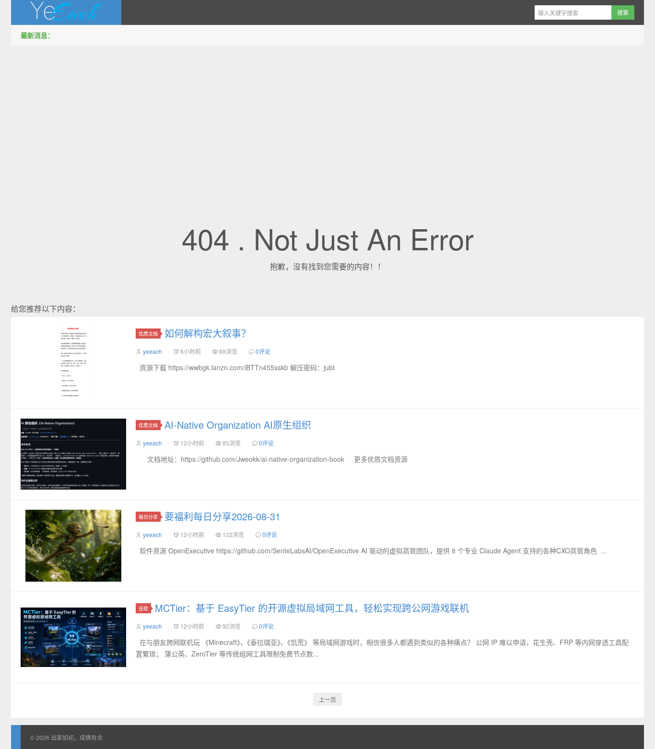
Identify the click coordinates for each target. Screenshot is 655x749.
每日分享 (148, 516)
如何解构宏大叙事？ (207, 333)
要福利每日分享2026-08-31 (222, 516)
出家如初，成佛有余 (66, 12)
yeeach (152, 351)
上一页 (327, 699)
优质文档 (148, 333)
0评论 (263, 351)
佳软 (143, 608)
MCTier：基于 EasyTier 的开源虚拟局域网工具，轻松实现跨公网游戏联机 (312, 608)
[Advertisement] (327, 119)
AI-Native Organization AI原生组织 (237, 425)
